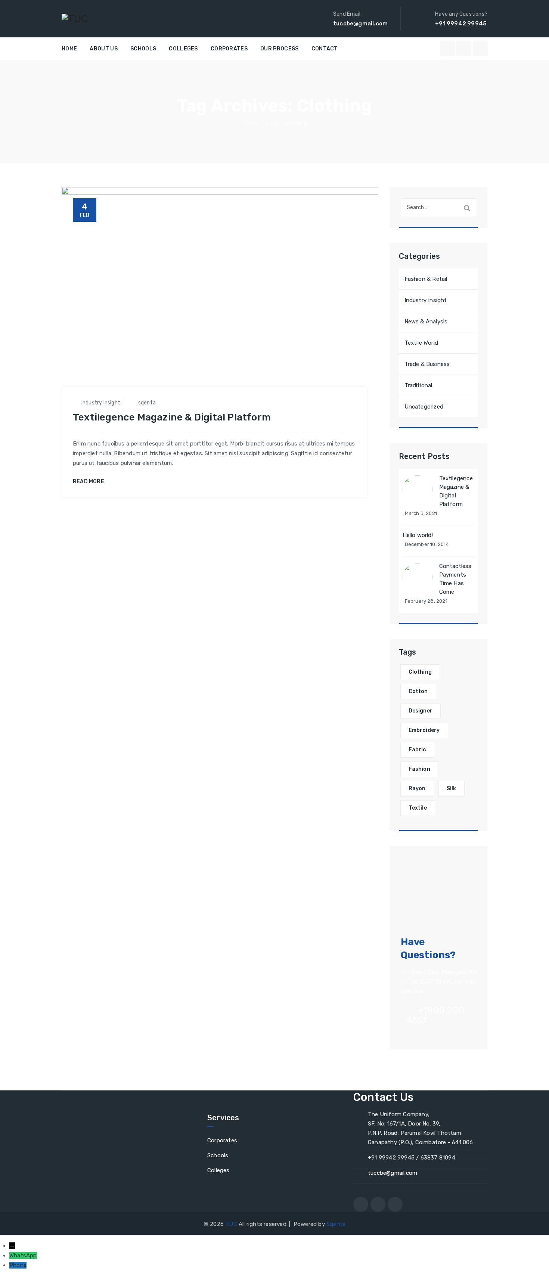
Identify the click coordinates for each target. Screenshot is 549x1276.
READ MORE (88, 481)
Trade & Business (427, 364)
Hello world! (418, 535)
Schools (143, 49)
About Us (103, 49)
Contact (324, 49)
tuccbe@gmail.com (392, 1173)
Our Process (279, 49)
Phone (18, 1265)
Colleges (183, 49)
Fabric (417, 749)
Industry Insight (100, 403)
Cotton (418, 691)
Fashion (419, 769)
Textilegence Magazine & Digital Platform (172, 417)
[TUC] (75, 18)
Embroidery (424, 730)
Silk (451, 788)
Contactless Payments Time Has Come (455, 579)
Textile (418, 808)
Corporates (229, 49)
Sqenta (335, 1224)
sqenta (147, 403)
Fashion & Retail (425, 279)
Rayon (417, 788)
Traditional (418, 385)
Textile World (421, 342)
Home (69, 49)
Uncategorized (424, 406)
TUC (231, 1224)
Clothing (420, 672)
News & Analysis (426, 321)
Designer (421, 711)
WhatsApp (23, 1255)
